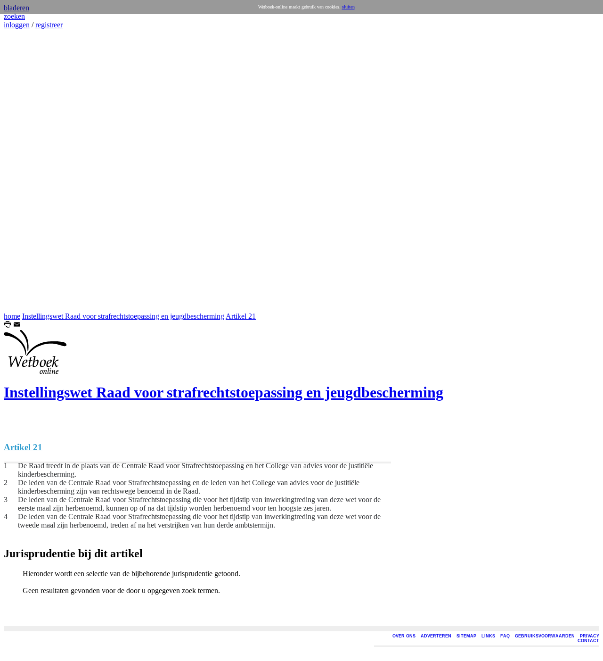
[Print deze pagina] (7, 326)
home (12, 316)
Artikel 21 (241, 316)
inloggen (17, 25)
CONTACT (588, 640)
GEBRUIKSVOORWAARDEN (545, 636)
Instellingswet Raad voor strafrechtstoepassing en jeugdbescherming (123, 316)
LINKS (488, 636)
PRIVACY (589, 636)
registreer (49, 25)
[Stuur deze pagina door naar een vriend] (17, 326)
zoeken (14, 16)
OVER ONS (404, 636)
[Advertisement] (32, 170)
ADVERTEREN (436, 636)
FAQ (505, 636)
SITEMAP (466, 636)
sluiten (348, 6)
